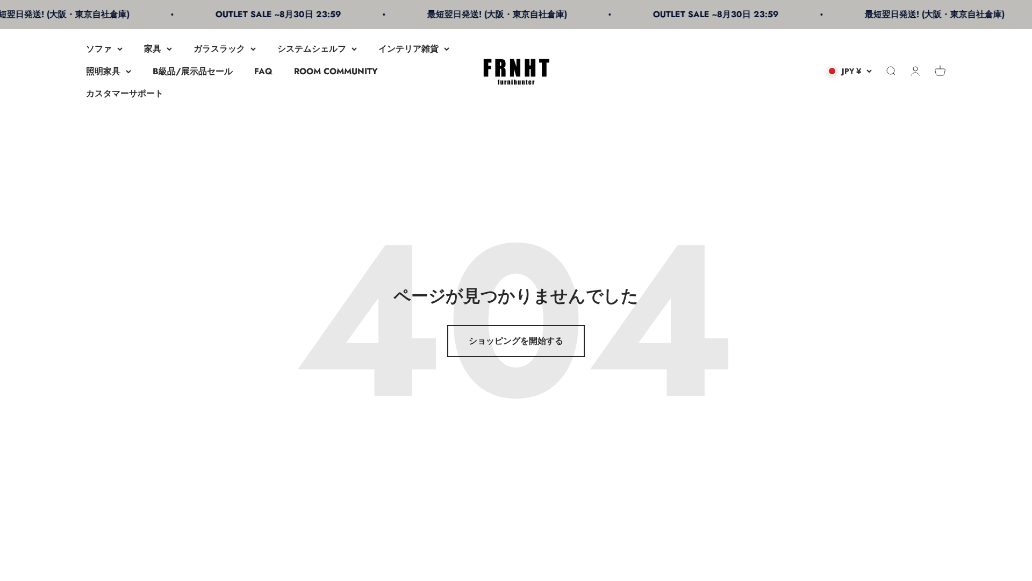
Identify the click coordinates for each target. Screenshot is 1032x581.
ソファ (99, 48)
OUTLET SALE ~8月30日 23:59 (269, 14)
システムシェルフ (311, 48)
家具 (152, 48)
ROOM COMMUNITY (336, 71)
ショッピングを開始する (516, 341)
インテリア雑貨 (408, 48)
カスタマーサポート (124, 93)
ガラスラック (219, 48)
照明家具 (103, 71)
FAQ (263, 71)
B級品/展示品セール (193, 71)
